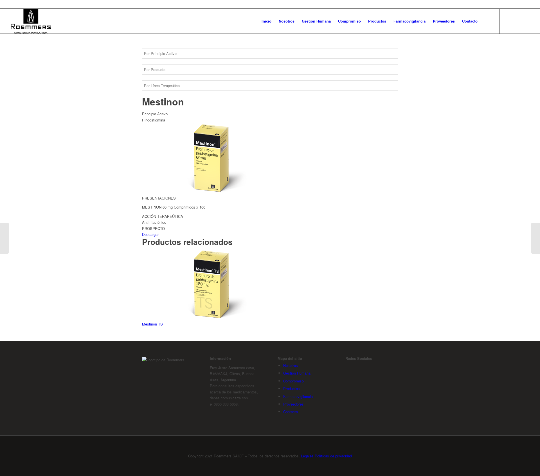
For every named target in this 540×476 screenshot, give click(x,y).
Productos (291, 388)
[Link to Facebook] (508, 21)
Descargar (150, 234)
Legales (307, 456)
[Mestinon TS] (4, 238)
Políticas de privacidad (333, 456)
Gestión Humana (296, 373)
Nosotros (290, 365)
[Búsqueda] (486, 21)
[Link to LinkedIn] (525, 21)
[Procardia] (535, 238)
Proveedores (293, 404)
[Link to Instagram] (516, 21)
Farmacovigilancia (298, 396)
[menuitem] (266, 21)
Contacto (290, 411)
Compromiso (293, 381)
